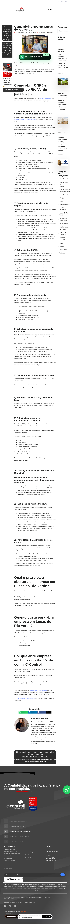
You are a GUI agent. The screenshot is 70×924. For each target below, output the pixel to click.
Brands (27, 854)
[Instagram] (62, 1)
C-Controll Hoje (8, 856)
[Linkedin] (66, 1)
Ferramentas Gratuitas (10, 851)
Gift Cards (28, 857)
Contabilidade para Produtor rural (63, 43)
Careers (27, 859)
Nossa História (8, 858)
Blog (60, 88)
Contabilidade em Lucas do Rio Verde (25, 119)
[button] (52, 9)
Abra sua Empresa (9, 849)
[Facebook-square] (58, 1)
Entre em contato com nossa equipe (24, 698)
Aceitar (47, 916)
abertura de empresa (45, 98)
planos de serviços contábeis (38, 690)
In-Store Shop (29, 852)
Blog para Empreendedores (12, 853)
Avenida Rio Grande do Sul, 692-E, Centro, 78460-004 (19, 902)
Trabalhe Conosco (9, 860)
